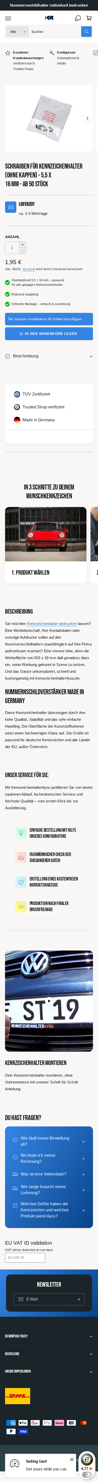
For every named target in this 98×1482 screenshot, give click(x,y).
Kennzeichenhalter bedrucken (52, 623)
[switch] (86, 1474)
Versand (28, 269)
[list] (49, 61)
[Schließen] (72, 1459)
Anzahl (12, 237)
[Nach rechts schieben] (87, 118)
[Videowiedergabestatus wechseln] (49, 1001)
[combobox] (61, 31)
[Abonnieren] (78, 1299)
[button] (8, 18)
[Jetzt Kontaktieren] (77, 18)
